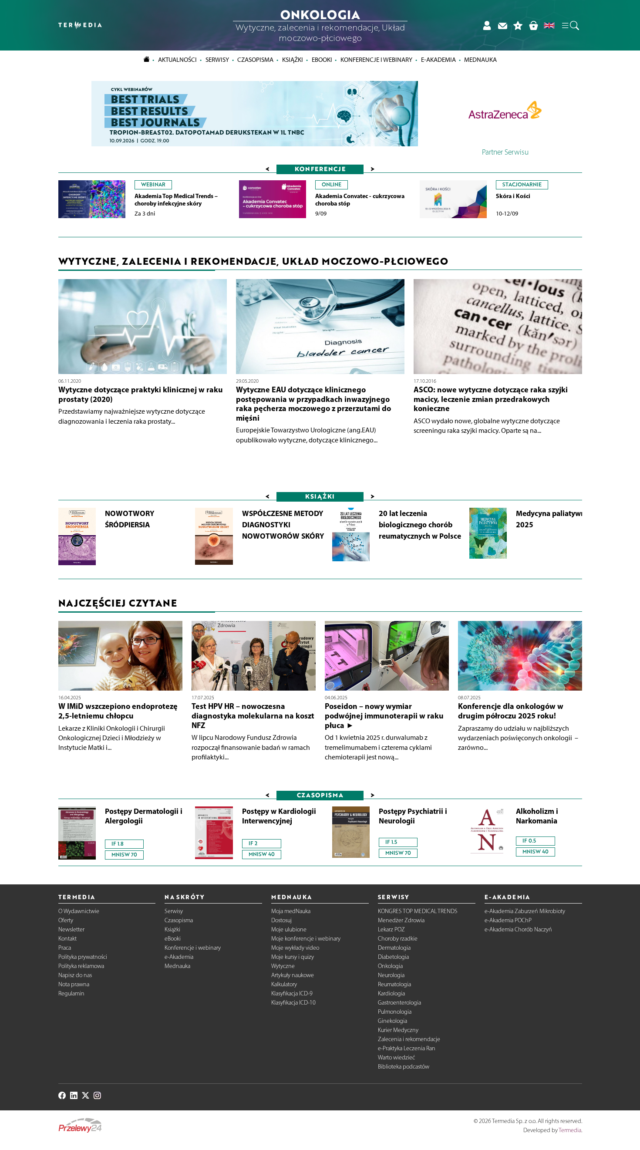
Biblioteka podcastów (403, 1066)
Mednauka (177, 966)
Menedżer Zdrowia (401, 920)
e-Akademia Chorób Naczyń (518, 929)
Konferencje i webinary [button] (376, 60)
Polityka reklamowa (81, 966)
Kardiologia (391, 993)
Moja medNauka (290, 911)
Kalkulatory (284, 984)
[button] (570, 25)
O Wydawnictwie (78, 911)
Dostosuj (281, 920)
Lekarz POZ (391, 929)
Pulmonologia (394, 1011)
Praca (64, 947)
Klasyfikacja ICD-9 (292, 993)
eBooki (322, 60)
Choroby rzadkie (398, 938)
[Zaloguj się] (487, 25)
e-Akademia (179, 957)
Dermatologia (394, 947)
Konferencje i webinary (193, 947)
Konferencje (320, 168)
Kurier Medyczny (398, 1030)
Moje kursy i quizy (292, 957)
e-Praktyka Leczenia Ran (406, 1048)
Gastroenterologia (399, 1002)
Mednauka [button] (480, 60)
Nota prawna (73, 984)
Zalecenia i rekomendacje (409, 1039)
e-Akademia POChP (508, 920)
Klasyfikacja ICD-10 (293, 1002)
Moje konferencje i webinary (305, 938)
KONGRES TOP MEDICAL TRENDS (418, 911)
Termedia (570, 1130)
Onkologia (390, 966)
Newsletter (71, 929)
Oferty (65, 920)
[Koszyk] (533, 25)
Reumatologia (394, 984)
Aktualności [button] (177, 60)
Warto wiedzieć (396, 1057)
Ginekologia (392, 1021)
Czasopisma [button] (255, 60)
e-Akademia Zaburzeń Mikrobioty (525, 911)
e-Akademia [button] (438, 60)
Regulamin (71, 993)
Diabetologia (393, 957)
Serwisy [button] (217, 60)
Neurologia (391, 975)
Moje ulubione (289, 929)
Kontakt (67, 938)
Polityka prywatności (82, 957)
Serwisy (174, 911)
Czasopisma (179, 920)
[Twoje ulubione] (518, 25)
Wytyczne (283, 966)
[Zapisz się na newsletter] (502, 25)
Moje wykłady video (295, 947)
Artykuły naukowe (292, 975)
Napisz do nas (75, 975)
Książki (292, 60)
